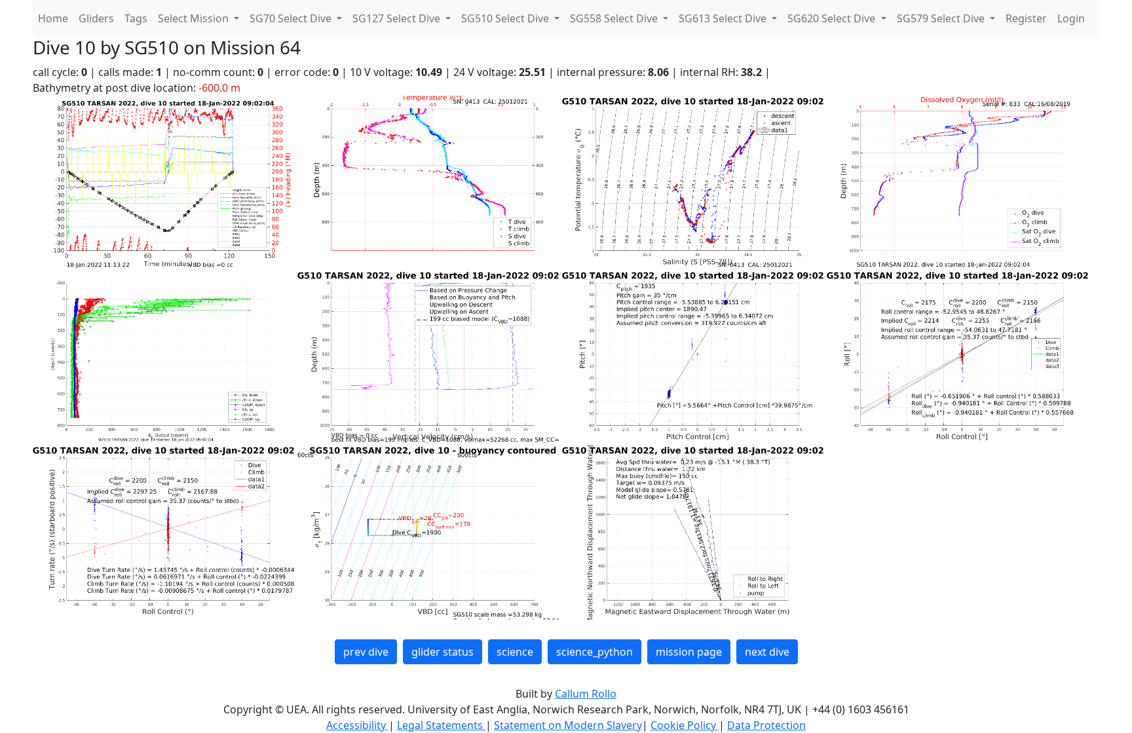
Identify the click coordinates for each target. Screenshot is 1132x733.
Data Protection (766, 725)
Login (1071, 18)
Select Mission (194, 18)
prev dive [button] (365, 652)
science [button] (515, 652)
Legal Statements (441, 725)
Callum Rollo (585, 693)
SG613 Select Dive (724, 18)
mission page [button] (689, 652)
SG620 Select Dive (832, 18)
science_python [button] (594, 652)
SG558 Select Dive (615, 18)
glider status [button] (442, 652)
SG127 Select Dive (397, 18)
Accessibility (357, 725)
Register (1026, 18)
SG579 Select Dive (942, 18)
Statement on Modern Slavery (568, 725)
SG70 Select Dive (292, 18)
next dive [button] (767, 652)
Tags (135, 18)
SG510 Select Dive (506, 18)
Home (53, 18)
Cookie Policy (685, 725)
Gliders (96, 18)
